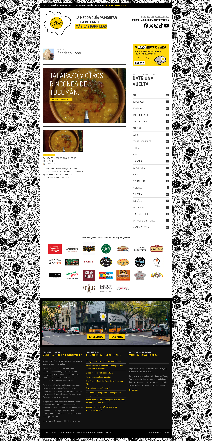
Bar (135, 95)
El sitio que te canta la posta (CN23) (99, 373)
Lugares (137, 161)
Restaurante (140, 207)
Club (135, 134)
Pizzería (137, 187)
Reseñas (137, 200)
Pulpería (138, 194)
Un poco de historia (144, 220)
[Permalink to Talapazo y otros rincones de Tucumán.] (63, 141)
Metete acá (133, 390)
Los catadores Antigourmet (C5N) (98, 377)
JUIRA (136, 154)
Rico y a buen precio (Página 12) (98, 388)
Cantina (137, 128)
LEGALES (110, 432)
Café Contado (140, 114)
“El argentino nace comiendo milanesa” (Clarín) (103, 361)
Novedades (139, 167)
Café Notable (140, 121)
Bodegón (137, 108)
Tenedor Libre (141, 213)
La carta (117, 336)
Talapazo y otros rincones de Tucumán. (59, 159)
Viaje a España (141, 227)
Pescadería (139, 180)
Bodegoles (139, 101)
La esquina (96, 336)
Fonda (136, 147)
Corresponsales (49, 155)
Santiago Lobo (50, 164)
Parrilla (137, 174)
